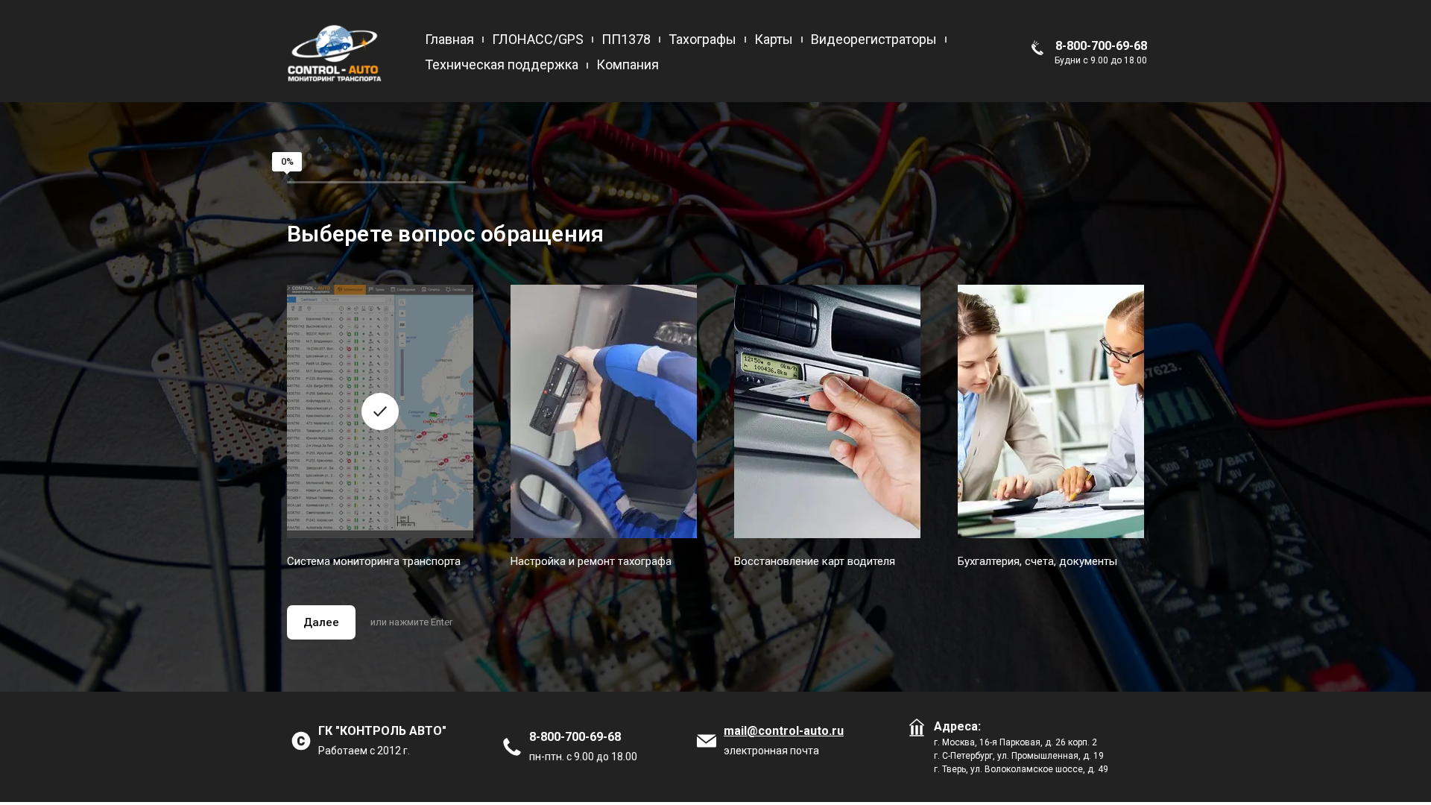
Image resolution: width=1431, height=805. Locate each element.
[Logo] (335, 52)
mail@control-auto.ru (784, 731)
